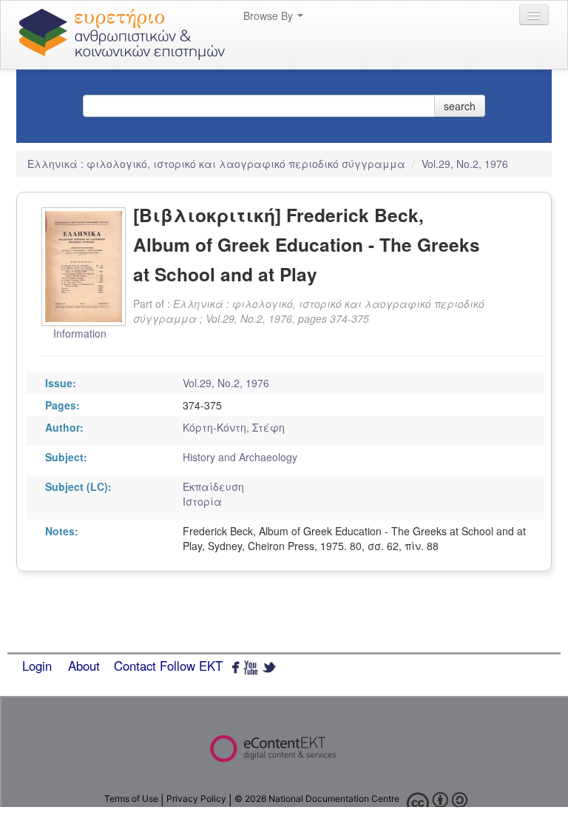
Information (79, 333)
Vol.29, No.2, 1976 (465, 163)
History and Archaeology (240, 456)
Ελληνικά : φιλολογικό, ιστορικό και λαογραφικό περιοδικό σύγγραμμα (217, 163)
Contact (135, 665)
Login (37, 665)
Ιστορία (202, 501)
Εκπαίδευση (213, 486)
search (460, 105)
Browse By (269, 15)
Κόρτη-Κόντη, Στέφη (234, 427)
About (84, 665)
